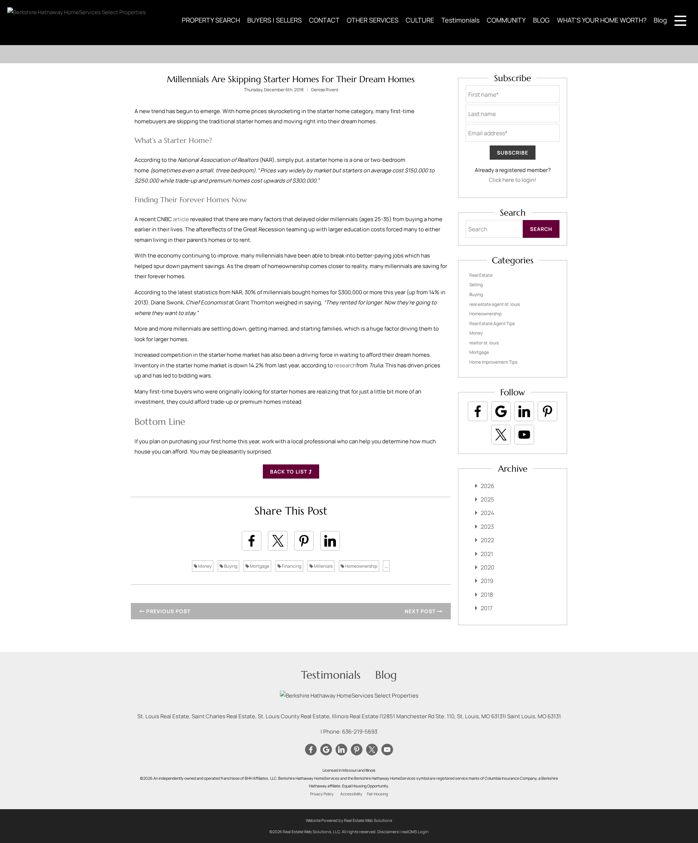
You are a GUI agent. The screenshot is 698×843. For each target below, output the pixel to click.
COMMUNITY (506, 20)
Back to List (289, 471)
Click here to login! (512, 180)
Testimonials (460, 20)
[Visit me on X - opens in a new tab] (501, 434)
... (386, 566)
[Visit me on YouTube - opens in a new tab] (524, 434)
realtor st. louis (484, 343)
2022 (487, 540)
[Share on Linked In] (330, 541)
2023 (487, 527)
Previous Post (167, 611)
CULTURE (420, 20)
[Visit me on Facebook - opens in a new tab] (478, 411)
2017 (487, 608)
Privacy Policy (322, 793)
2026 (487, 486)
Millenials (323, 566)
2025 (487, 499)
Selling (476, 284)
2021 (487, 554)
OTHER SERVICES (372, 20)
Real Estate (481, 275)
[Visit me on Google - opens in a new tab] (501, 411)
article (181, 219)
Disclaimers (388, 831)
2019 (487, 581)
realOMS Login (415, 831)
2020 (487, 567)
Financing (291, 566)
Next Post (421, 611)
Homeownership (360, 566)
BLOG (541, 20)
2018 (487, 595)
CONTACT (324, 20)
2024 (487, 513)
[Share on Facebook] (251, 541)
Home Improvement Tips (493, 362)
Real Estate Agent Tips (492, 323)
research (345, 365)
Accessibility (351, 793)
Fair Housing (377, 793)
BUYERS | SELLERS (274, 20)
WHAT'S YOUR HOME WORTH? (601, 20)
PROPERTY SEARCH (211, 20)
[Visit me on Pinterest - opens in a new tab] (547, 411)
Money (204, 566)
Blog (660, 20)
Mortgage (259, 566)
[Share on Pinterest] (304, 541)
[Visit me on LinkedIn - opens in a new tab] (524, 411)
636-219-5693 (359, 731)
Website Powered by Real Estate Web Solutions (349, 820)
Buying (230, 566)
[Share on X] (278, 541)
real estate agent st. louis (494, 304)
